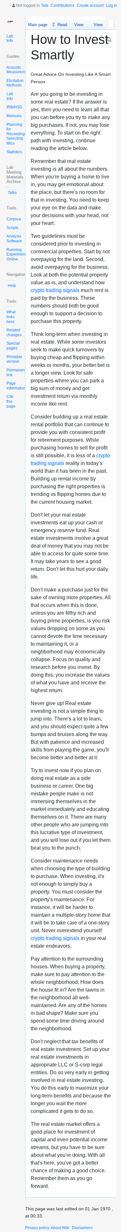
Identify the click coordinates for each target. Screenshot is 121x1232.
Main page (37, 24)
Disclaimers (82, 1228)
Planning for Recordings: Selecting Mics (17, 134)
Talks (12, 192)
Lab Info (9, 38)
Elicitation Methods (15, 83)
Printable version (14, 359)
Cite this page (10, 401)
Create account (90, 5)
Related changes (14, 332)
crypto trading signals (55, 290)
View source (78, 25)
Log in (111, 5)
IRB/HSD (14, 107)
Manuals (14, 116)
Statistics (14, 152)
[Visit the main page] (10, 21)
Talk (44, 5)
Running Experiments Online (17, 254)
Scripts (12, 228)
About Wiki (60, 1228)
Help (12, 285)
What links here (10, 317)
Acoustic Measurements (19, 70)
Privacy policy (37, 1228)
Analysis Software (14, 238)
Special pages (13, 345)
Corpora (13, 219)
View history (96, 25)
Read (62, 24)
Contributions (62, 5)
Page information (16, 385)
